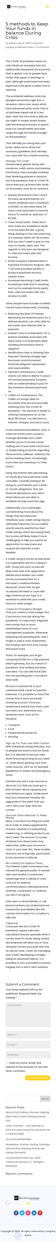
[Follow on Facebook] (16, 1212)
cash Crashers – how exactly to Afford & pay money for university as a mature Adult (28, 1130)
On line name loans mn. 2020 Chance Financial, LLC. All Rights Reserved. (25, 1162)
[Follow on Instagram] (28, 1212)
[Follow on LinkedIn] (34, 1212)
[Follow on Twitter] (22, 1212)
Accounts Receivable (18, 1139)
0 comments (42, 47)
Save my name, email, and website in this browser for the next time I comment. (27, 1067)
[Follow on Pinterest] (40, 1212)
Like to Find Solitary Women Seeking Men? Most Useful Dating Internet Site (27, 1116)
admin (12, 43)
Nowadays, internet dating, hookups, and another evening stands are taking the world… (28, 1148)
